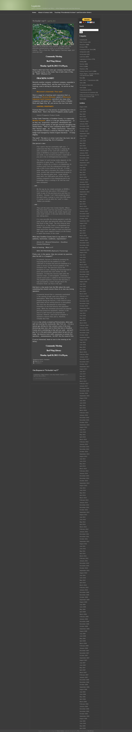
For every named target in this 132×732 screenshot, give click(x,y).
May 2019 (82, 318)
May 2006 (82, 696)
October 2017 (84, 364)
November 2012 (84, 507)
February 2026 (84, 121)
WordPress (91, 730)
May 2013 (82, 492)
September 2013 (84, 483)
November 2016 (84, 391)
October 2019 (84, 305)
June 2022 (83, 228)
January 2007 (84, 677)
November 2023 (84, 187)
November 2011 (84, 536)
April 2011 (83, 553)
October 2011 (84, 539)
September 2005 (84, 716)
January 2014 (84, 473)
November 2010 (84, 565)
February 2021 (84, 267)
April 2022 (83, 233)
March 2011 (83, 556)
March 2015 (83, 439)
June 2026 (83, 111)
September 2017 (84, 366)
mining (41, 361)
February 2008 (84, 645)
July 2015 (82, 429)
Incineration (83, 54)
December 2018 (84, 330)
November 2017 (84, 361)
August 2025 (83, 136)
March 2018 (83, 352)
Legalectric (36, 5)
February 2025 (84, 150)
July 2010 (82, 575)
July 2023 (82, 196)
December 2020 (84, 272)
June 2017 (83, 373)
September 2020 (84, 279)
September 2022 (84, 221)
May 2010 (82, 580)
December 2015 (84, 417)
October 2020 (84, 276)
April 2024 (83, 174)
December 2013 (84, 475)
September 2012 (84, 512)
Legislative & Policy (85, 59)
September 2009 (84, 599)
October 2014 (84, 451)
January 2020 (84, 298)
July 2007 (82, 662)
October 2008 (84, 626)
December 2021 (84, 242)
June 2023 (83, 199)
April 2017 (83, 378)
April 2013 (83, 495)
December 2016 (84, 388)
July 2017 (82, 371)
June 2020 (83, 286)
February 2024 (84, 179)
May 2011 (82, 551)
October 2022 (84, 218)
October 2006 (84, 684)
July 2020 (82, 284)
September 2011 (84, 541)
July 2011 (82, 546)
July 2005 (82, 721)
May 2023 (82, 201)
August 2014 (83, 456)
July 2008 (82, 633)
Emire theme (60, 730)
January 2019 (84, 327)
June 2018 (83, 344)
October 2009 (84, 597)
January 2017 (84, 386)
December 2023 (84, 184)
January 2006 (84, 706)
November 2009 (84, 594)
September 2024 (84, 162)
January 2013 (84, 502)
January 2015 (84, 444)
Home (34, 12)
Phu (78, 730)
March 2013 (83, 497)
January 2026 (84, 123)
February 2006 (84, 704)
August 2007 (83, 660)
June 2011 (83, 548)
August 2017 (83, 369)
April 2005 (83, 728)
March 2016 (83, 410)
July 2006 (82, 692)
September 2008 (84, 628)
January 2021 (84, 269)
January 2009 (84, 619)
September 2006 (84, 687)
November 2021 (84, 245)
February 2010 (84, 587)
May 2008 (82, 638)
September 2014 (84, 454)
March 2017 (83, 381)
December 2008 (84, 621)
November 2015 (84, 420)
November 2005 (84, 711)
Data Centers (84, 42)
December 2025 (84, 126)
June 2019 (83, 315)
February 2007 (84, 674)
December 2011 (84, 534)
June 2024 (83, 170)
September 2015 (84, 425)
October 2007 (84, 655)
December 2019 (84, 301)
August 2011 (83, 543)
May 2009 (82, 609)
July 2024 (82, 167)
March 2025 (83, 148)
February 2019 (84, 325)
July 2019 (82, 313)
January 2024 (84, 182)
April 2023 (83, 204)
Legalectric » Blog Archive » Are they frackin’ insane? (49, 374)
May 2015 (82, 434)
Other (81, 66)
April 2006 (83, 699)
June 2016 (83, 403)
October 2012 (84, 509)
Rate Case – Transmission (88, 80)
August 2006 (83, 689)
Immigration (83, 51)
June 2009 (83, 607)
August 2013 (83, 485)
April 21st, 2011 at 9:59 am (40, 376)
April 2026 (83, 116)
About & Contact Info (45, 12)
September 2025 (84, 133)
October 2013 (84, 480)
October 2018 (84, 335)
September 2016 (84, 395)
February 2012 (84, 529)
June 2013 (83, 490)
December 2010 (84, 563)
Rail (81, 78)
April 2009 (83, 611)
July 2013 (82, 488)
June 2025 (83, 140)
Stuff (81, 87)
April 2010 (83, 582)
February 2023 (84, 208)
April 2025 (83, 145)
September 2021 (84, 250)
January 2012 (84, 531)
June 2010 (83, 577)
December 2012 (84, 505)
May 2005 (82, 726)
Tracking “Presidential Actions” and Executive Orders (73, 12)
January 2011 (84, 560)
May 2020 (82, 289)
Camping (82, 39)
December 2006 (84, 679)
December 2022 (84, 213)
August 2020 (83, 281)
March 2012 (83, 526)
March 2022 (83, 235)
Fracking (36, 322)
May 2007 (82, 667)
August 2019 (83, 310)
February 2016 (84, 412)
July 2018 (82, 342)
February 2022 (84, 238)
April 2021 (83, 262)
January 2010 (84, 590)
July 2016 (82, 400)
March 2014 (83, 468)
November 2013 (84, 478)
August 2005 (83, 718)
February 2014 (84, 471)
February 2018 (84, 354)
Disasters (82, 44)
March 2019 (83, 323)
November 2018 (84, 332)
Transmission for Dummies (88, 92)
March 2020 (83, 293)
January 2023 (84, 211)
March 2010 (83, 585)
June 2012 (83, 519)
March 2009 (83, 614)
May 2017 (82, 376)
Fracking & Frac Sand (86, 49)
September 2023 (84, 191)
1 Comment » (38, 362)
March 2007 (83, 672)
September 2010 (84, 570)
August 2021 (83, 252)
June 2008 (83, 636)
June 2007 (83, 665)
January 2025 (84, 153)
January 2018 (84, 357)
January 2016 (84, 415)
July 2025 (82, 138)
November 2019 (84, 303)
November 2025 (84, 128)
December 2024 (84, 155)
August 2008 (83, 631)
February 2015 (84, 441)
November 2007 (84, 653)
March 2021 (83, 264)
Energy (82, 47)
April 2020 (83, 291)
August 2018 (83, 339)
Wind (81, 99)
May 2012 (82, 522)
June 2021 (83, 257)
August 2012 (83, 514)
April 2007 (83, 670)
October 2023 (84, 189)
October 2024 (84, 160)
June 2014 (83, 461)
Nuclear (82, 64)
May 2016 (82, 405)
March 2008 (83, 643)
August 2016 (83, 398)
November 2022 (84, 216)
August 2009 (83, 602)
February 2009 (84, 616)
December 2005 (84, 708)
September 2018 (84, 337)
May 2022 (82, 230)
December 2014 (84, 446)
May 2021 (82, 259)
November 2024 (84, 157)
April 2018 (83, 349)
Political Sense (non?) (86, 71)
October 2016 (84, 393)
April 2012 (83, 524)
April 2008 (83, 641)
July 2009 (82, 604)
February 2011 (84, 558)
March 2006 (83, 701)
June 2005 (83, 723)
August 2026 (83, 106)
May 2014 (82, 463)
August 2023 (83, 194)
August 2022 (83, 223)
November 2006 (84, 682)
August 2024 (83, 165)
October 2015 (84, 422)
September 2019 (84, 308)
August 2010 (83, 573)
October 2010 (84, 568)
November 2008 (84, 624)
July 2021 (82, 255)
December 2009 (84, 592)
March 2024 (83, 177)
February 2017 (84, 383)
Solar (81, 82)
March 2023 (83, 206)
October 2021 (84, 247)
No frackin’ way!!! (39, 20)
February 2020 (84, 296)
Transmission (84, 90)
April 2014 (83, 466)
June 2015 (83, 432)
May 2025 (82, 143)
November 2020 (84, 274)
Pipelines (82, 69)
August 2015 (83, 427)
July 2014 (82, 458)
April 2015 (83, 437)
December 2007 (84, 650)
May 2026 (82, 114)
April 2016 (83, 407)
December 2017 (84, 359)
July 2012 (82, 517)
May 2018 (82, 347)
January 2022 (84, 240)
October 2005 (84, 713)
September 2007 (84, 658)
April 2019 (83, 320)
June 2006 (83, 694)
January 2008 (84, 648)
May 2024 (82, 172)
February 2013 (84, 500)
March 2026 (83, 119)
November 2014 (84, 449)
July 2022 (82, 225)
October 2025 (84, 131)
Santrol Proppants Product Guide (48, 115)
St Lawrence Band (85, 85)
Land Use (82, 56)
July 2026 (82, 109)
